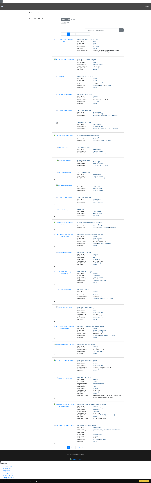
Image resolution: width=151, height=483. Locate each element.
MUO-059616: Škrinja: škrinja (84, 94)
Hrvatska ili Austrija (98, 82)
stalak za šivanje (97, 238)
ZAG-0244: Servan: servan (84, 210)
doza (94, 43)
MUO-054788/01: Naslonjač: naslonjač (87, 360)
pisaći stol (95, 62)
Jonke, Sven (107, 429)
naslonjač (95, 348)
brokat (94, 190)
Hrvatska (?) (96, 240)
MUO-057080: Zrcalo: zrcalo (84, 252)
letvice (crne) (96, 280)
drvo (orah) (41, 13)
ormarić (95, 80)
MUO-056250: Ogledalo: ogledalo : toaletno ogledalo (90, 326)
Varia (94, 41)
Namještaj (95, 61)
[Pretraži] (121, 30)
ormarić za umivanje (98, 408)
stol (94, 293)
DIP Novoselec (97, 431)
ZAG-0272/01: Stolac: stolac (84, 197)
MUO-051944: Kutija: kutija (84, 378)
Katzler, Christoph (116, 429)
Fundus (95, 48)
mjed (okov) (108, 243)
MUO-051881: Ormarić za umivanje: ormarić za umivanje (91, 404)
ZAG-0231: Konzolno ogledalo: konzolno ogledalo (89, 222)
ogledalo (100, 227)
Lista (68, 19)
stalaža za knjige (97, 434)
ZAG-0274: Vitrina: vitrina (83, 172)
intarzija (102, 85)
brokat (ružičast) (97, 165)
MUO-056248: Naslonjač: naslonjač (86, 344)
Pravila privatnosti (66, 481)
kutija (94, 386)
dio (94, 257)
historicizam (96, 411)
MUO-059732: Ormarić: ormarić (85, 77)
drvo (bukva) (115, 115)
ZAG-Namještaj (97, 112)
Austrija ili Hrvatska (98, 64)
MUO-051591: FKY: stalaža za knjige (86, 425)
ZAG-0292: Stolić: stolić (83, 147)
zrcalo (98, 178)
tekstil (101, 369)
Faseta (63, 19)
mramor (95, 140)
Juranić (95, 381)
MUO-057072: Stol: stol (83, 289)
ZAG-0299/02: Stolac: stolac (84, 110)
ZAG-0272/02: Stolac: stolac (84, 185)
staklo (94, 178)
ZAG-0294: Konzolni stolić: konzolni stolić (88, 135)
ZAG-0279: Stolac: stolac (83, 160)
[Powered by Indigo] (75, 459)
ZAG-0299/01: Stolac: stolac (84, 123)
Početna (147, 6)
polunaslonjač (96, 275)
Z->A (63, 25)
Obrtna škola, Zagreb (98, 383)
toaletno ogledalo (103, 330)
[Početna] (2, 6)
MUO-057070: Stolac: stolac (84, 307)
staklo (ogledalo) (104, 335)
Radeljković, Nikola (98, 429)
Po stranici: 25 (65, 22)
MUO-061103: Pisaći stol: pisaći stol (86, 59)
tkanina (95, 243)
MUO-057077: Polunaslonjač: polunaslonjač (88, 272)
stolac (94, 310)
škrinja (95, 98)
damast (95, 115)
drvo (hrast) (101, 115)
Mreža (73, 19)
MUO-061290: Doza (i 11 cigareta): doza (87, 39)
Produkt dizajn (96, 427)
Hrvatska (95, 45)
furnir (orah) (96, 85)
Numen (104, 431)
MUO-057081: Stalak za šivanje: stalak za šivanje (90, 234)
